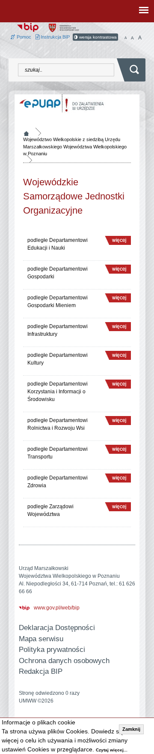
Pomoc (23, 36)
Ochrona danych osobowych (64, 661)
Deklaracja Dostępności (57, 628)
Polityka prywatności (52, 649)
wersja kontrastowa (97, 37)
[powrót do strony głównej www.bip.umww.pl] (28, 26)
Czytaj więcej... (111, 750)
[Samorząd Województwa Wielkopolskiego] (63, 27)
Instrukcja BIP (54, 36)
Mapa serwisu (41, 639)
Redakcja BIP (40, 671)
